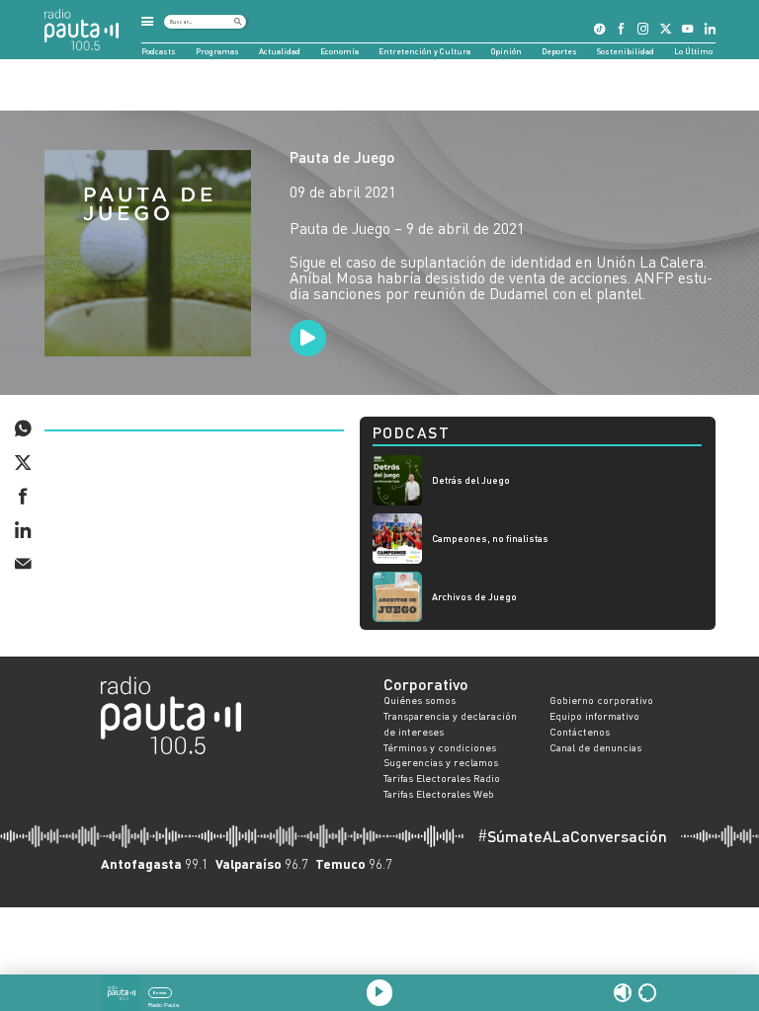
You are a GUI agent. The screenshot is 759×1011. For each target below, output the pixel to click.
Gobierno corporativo (601, 700)
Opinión (506, 51)
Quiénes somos (419, 700)
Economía (339, 51)
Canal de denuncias (595, 747)
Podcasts (158, 51)
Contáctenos (579, 732)
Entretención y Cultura (424, 51)
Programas (217, 51)
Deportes (559, 51)
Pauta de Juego (342, 157)
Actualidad (279, 51)
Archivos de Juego (474, 596)
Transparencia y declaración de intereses (450, 724)
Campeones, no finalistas (490, 538)
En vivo (159, 992)
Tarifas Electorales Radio (441, 778)
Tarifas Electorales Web (438, 794)
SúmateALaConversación (572, 836)
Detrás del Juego (471, 480)
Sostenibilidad (625, 51)
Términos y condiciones (439, 747)
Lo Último (693, 51)
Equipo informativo (594, 716)
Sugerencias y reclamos (440, 762)
